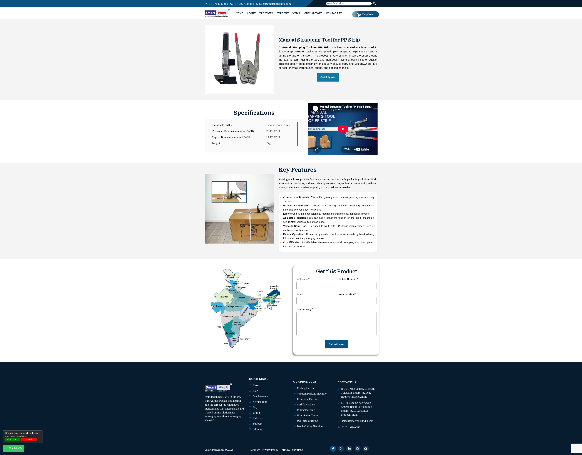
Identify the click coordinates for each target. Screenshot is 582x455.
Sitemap (258, 429)
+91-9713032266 (217, 3)
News (296, 13)
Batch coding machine (310, 426)
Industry (258, 418)
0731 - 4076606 (351, 427)
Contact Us (334, 13)
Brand (256, 412)
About (251, 13)
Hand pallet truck (307, 415)
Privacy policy (33, 436)
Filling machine (306, 410)
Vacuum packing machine (312, 393)
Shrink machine (306, 404)
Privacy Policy (270, 449)
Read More (221, 420)
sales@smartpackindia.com (275, 3)
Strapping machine (308, 399)
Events (257, 385)
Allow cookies (12, 439)
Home (239, 13)
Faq (255, 407)
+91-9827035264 (243, 3)
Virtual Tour (313, 13)
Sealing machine (306, 388)
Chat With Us (16, 448)
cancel (29, 439)
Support (283, 13)
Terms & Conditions (291, 449)
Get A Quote (327, 77)
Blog (255, 390)
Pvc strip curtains (307, 420)
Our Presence (260, 396)
